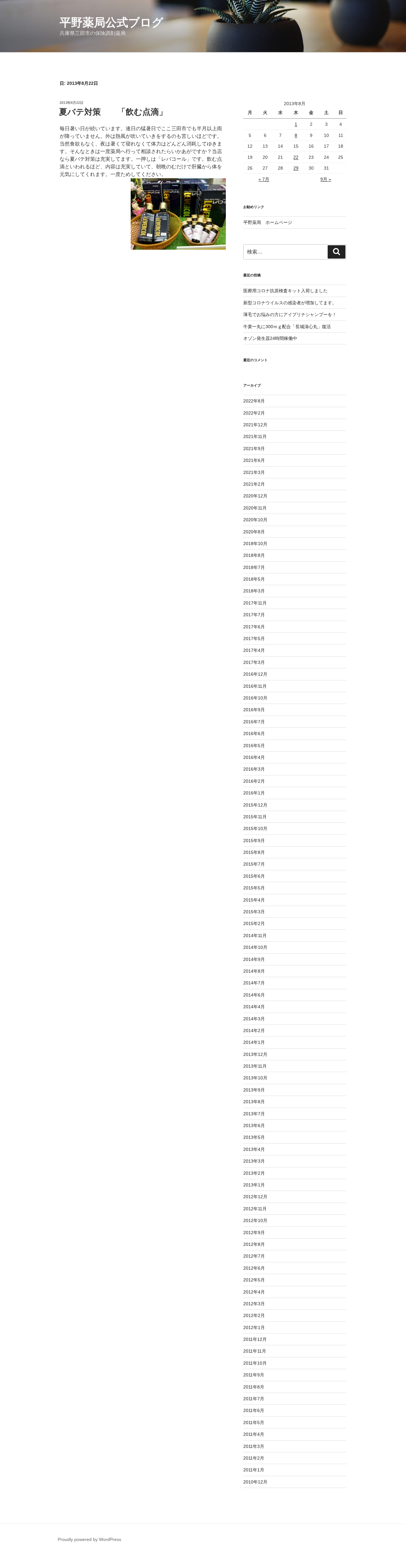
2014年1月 (254, 1042)
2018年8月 (254, 555)
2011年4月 (253, 1434)
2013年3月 (254, 1161)
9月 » (325, 179)
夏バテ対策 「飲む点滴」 (113, 112)
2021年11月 (255, 436)
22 (295, 157)
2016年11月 (255, 686)
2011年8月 (253, 1386)
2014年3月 (254, 1018)
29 (295, 168)
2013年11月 (255, 1066)
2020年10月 (255, 519)
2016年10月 (255, 697)
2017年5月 (254, 638)
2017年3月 (254, 662)
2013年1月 (254, 1184)
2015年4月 (254, 899)
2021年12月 (255, 424)
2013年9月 (254, 1089)
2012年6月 (254, 1268)
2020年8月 (254, 531)
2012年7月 (254, 1256)
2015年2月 (254, 923)
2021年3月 (254, 472)
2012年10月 (255, 1220)
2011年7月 (253, 1398)
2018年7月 (254, 567)
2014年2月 (254, 1030)
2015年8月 (254, 852)
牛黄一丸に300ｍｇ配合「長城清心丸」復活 (287, 326)
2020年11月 (255, 507)
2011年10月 (255, 1363)
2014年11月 (255, 935)
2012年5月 (254, 1279)
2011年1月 (253, 1469)
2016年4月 (254, 757)
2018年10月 (255, 543)
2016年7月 (254, 721)
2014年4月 (254, 1006)
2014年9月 (254, 959)
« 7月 (264, 179)
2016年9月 (254, 709)
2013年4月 (254, 1149)
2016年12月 (255, 674)
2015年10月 (255, 828)
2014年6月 (254, 994)
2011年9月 (253, 1374)
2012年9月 (254, 1232)
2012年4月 (254, 1291)
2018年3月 (254, 590)
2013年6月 (254, 1125)
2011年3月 (253, 1446)
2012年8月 (254, 1244)
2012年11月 (255, 1208)
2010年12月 (255, 1481)
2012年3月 (254, 1303)
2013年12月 (255, 1054)
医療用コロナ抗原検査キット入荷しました (285, 290)
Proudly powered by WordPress (89, 1539)
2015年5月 (254, 887)
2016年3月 (254, 769)
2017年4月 (254, 650)
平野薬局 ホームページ (267, 222)
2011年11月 (254, 1351)
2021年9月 (254, 448)
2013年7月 (254, 1113)
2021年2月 (254, 484)
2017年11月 (255, 602)
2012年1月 (254, 1327)
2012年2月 (254, 1315)
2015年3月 (254, 911)
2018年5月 (254, 579)
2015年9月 (254, 840)
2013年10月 (255, 1077)
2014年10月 (255, 947)
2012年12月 (255, 1196)
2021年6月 (254, 460)
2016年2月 (254, 781)
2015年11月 (255, 816)
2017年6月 (254, 626)
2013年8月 (254, 1101)
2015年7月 (254, 864)
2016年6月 (254, 733)
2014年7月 (254, 982)
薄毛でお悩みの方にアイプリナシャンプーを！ (290, 314)
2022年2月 (254, 413)
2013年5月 (254, 1137)
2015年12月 (255, 804)
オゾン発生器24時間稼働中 (270, 338)
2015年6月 (254, 876)
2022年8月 (254, 400)
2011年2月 (253, 1458)
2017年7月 (254, 614)
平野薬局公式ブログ (111, 22)
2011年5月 (253, 1422)
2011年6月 (253, 1410)
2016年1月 (254, 792)
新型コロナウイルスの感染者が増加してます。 (290, 302)
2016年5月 (254, 745)
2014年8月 (254, 971)
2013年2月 (254, 1173)
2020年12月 (255, 495)
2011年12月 (255, 1339)
